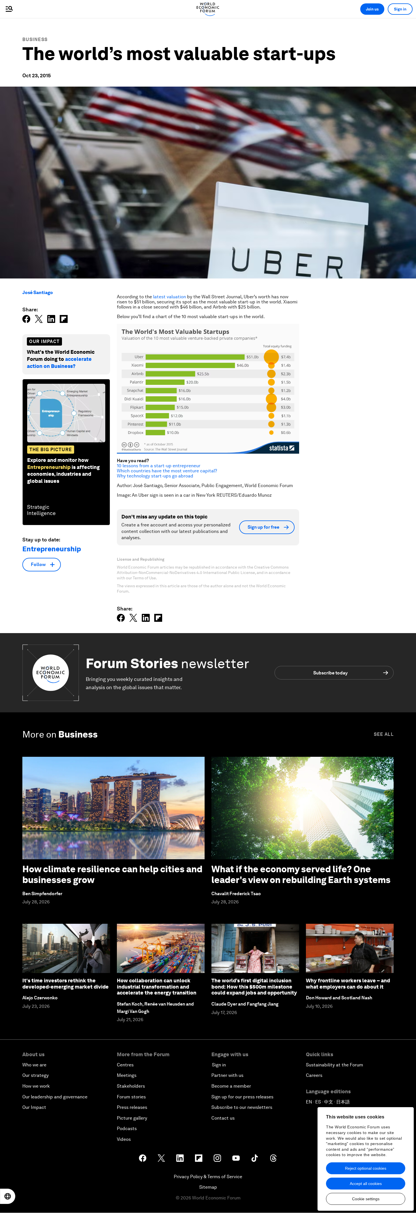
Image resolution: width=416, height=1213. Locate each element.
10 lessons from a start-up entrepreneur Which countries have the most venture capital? (167, 468)
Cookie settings (365, 1199)
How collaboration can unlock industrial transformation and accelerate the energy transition (156, 987)
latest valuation (169, 296)
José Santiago (37, 292)
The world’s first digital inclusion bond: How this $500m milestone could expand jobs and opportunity (254, 987)
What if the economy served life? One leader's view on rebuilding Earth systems (301, 874)
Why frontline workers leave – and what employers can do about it (348, 984)
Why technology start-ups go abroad (155, 476)
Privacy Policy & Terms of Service (208, 1176)
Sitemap (208, 1187)
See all (384, 734)
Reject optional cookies (365, 1168)
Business (35, 39)
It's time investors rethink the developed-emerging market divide (65, 984)
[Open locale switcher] (7, 1196)
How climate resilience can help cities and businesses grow (112, 874)
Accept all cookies (366, 1183)
